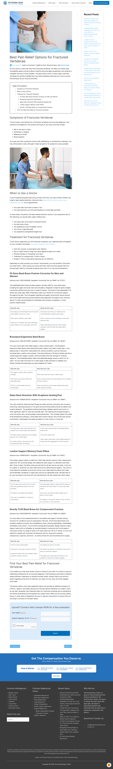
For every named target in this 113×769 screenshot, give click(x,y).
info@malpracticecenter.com (96, 725)
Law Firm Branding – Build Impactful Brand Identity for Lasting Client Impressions (92, 95)
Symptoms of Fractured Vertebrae (28, 89)
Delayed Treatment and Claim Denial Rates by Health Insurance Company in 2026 (70, 695)
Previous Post (15, 646)
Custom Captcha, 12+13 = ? (24, 618)
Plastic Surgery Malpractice (42, 706)
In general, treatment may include (42, 244)
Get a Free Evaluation (101, 3)
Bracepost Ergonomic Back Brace (30, 99)
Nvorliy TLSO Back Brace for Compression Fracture (36, 107)
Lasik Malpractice (39, 702)
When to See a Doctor (24, 91)
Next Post (68, 646)
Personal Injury (52, 65)
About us (38, 757)
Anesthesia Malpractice (41, 695)
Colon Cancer (13, 699)
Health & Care (41, 65)
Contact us (90, 727)
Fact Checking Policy (71, 757)
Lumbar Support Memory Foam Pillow (32, 104)
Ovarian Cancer (13, 706)
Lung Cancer (12, 703)
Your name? (19, 613)
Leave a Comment (28, 65)
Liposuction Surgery (42, 713)
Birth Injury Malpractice (41, 697)
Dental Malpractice (40, 700)
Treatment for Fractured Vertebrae (28, 94)
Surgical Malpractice (40, 708)
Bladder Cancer (13, 693)
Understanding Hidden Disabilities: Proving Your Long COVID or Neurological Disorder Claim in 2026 (92, 32)
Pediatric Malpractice (40, 704)
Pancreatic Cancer (14, 708)
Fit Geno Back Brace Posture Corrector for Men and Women (39, 97)
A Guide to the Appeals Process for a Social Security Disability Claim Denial (70, 723)
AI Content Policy (57, 757)
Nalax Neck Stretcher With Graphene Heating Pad (35, 102)
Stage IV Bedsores (40, 715)
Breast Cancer (13, 697)
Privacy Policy (46, 757)
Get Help (56, 676)
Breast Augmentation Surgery (45, 711)
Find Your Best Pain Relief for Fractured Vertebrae (32, 110)
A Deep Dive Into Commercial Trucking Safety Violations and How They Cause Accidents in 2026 (92, 44)
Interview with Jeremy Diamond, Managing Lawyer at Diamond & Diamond (92, 103)
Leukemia (11, 701)
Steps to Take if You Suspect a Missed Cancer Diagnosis (92, 53)
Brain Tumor (12, 695)
